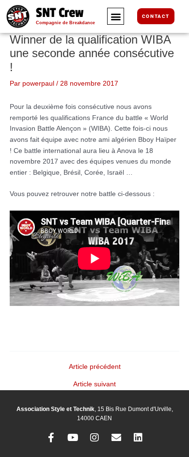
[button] (115, 16)
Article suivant (94, 384)
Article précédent (95, 367)
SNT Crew (59, 13)
